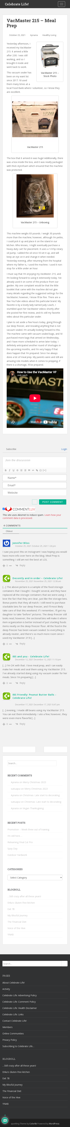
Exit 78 (10, 909)
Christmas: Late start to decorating (41, 795)
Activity (6, 989)
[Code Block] (33, 470)
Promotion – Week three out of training (28, 829)
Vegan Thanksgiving (33, 808)
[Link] (37, 470)
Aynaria (34, 35)
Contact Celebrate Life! (14, 1020)
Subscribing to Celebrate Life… (18, 1046)
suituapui (15, 788)
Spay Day (12, 848)
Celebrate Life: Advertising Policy (19, 995)
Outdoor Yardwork (17, 854)
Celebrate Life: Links (13, 1014)
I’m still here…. (14, 835)
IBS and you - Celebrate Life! (31, 656)
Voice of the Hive (16, 928)
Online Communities (13, 1033)
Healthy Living (49, 35)
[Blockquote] (29, 470)
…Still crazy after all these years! (24, 896)
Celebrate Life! (17, 4)
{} (41, 470)
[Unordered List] (25, 470)
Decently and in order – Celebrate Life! (38, 578)
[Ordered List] (21, 470)
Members (7, 1027)
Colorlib (33, 1123)
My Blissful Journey (17, 915)
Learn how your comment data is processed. (32, 516)
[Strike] (17, 470)
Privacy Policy (9, 1039)
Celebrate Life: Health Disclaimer (19, 1008)
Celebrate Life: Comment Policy (19, 1001)
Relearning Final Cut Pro (20, 842)
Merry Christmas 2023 (34, 782)
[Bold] (5, 470)
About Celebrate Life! (13, 982)
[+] (44, 470)
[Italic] (9, 470)
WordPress (54, 1123)
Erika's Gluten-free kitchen (21, 902)
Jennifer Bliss (21, 543)
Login (64, 449)
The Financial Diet (16, 921)
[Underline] (13, 470)
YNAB (10, 934)
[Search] (59, 763)
